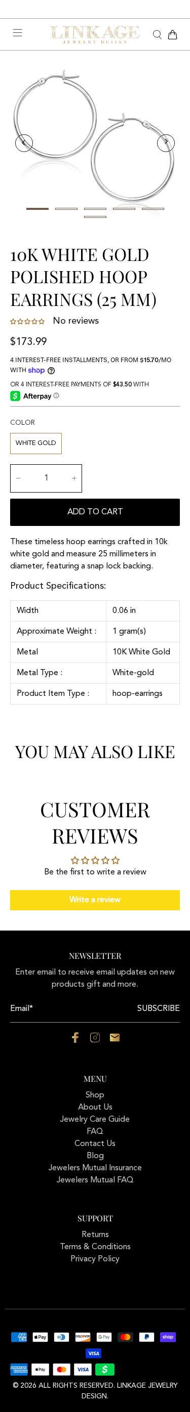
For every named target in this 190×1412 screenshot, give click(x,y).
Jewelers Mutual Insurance (95, 1168)
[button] (28, 322)
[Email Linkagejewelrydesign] (115, 1041)
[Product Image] (95, 143)
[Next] (166, 143)
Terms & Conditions (95, 1247)
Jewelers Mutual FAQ (95, 1180)
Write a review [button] (95, 900)
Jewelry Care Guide (95, 1120)
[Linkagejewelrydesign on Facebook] (75, 1041)
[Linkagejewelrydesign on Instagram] (95, 1041)
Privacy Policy (95, 1259)
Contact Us (95, 1144)
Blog (95, 1156)
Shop (95, 1095)
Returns (95, 1235)
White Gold (36, 443)
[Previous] (24, 143)
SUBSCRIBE (158, 1009)
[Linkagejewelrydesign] (95, 34)
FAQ (95, 1132)
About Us (95, 1108)
